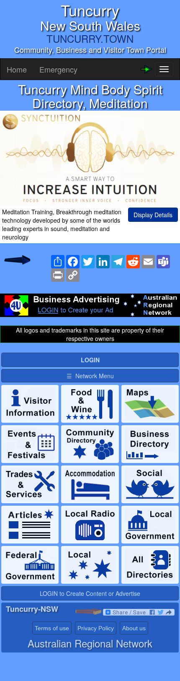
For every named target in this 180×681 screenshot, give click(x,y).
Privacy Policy (95, 628)
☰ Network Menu (90, 376)
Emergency (58, 69)
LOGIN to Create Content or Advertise (90, 593)
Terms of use (52, 628)
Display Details (153, 215)
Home (17, 69)
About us (134, 628)
